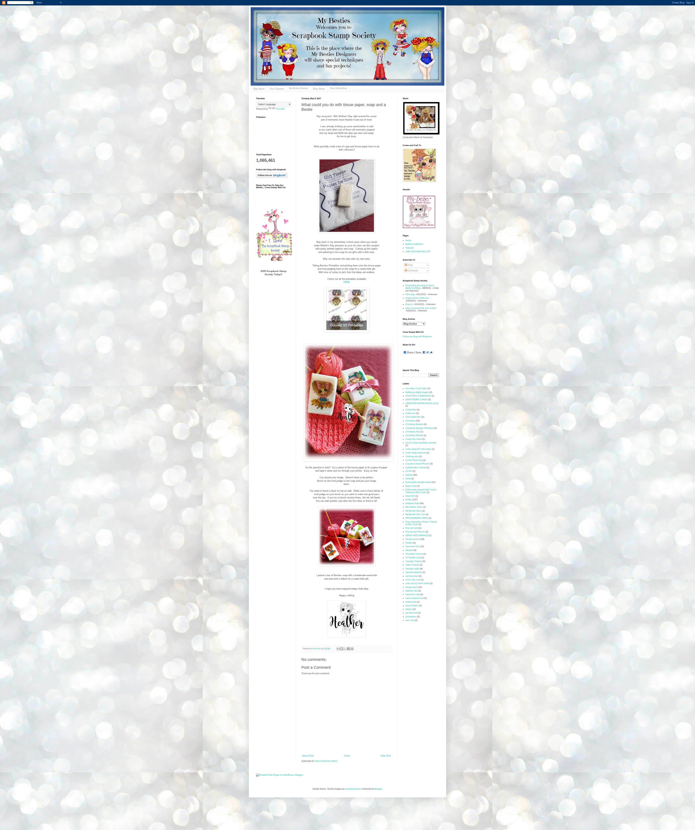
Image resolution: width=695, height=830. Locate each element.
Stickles (409, 550)
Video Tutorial (412, 565)
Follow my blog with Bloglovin (417, 336)
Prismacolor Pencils (415, 532)
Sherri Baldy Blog (338, 88)
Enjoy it (409, 304)
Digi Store (258, 88)
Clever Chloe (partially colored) (420, 443)
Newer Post (308, 756)
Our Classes (277, 88)
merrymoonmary (353, 789)
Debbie (409, 475)
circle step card (412, 579)
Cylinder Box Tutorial (415, 467)
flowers (408, 609)
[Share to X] (345, 649)
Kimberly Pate (412, 503)
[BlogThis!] (342, 649)
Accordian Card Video (416, 388)
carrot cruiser (411, 576)
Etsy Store (319, 88)
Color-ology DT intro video (418, 449)
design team (411, 587)
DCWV (408, 471)
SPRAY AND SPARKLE (416, 535)
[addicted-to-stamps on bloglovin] (271, 177)
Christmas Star (412, 431)
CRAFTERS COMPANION (418, 396)
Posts (410, 265)
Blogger (378, 789)
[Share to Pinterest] (352, 649)
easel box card (412, 594)
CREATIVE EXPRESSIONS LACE (422, 403)
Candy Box (410, 409)
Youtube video (412, 568)
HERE (346, 282)
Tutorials (409, 248)
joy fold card (411, 613)
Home (347, 756)
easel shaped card (414, 598)
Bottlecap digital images (417, 392)
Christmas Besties (414, 424)
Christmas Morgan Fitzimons (419, 428)
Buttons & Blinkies (414, 244)
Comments (412, 270)
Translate (280, 109)
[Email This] (338, 649)
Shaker (408, 543)
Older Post (386, 756)
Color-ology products (415, 452)
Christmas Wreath (414, 435)
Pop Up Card (411, 528)
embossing (410, 602)
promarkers (411, 616)
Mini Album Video (414, 507)
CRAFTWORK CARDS (416, 399)
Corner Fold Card (414, 460)
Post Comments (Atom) (326, 761)
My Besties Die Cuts (415, 514)
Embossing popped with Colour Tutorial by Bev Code (420, 490)
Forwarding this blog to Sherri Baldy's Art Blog (419, 286)
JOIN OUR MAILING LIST (417, 251)
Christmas (410, 420)
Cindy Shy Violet (413, 439)
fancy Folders (412, 605)
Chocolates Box (413, 417)
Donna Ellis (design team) (418, 482)
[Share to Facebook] (348, 649)
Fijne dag (410, 294)
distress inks (411, 591)
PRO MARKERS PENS (416, 518)
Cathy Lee (410, 413)
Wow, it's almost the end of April (420, 308)
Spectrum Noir (412, 546)
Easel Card (410, 486)
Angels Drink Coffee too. (417, 298)
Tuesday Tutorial (413, 561)
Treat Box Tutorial (414, 554)
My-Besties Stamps (298, 88)
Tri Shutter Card (413, 557)
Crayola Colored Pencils (417, 463)
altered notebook (413, 572)
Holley (408, 499)
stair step (409, 620)
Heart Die (410, 496)
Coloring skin (411, 456)
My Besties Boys (413, 511)
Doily (407, 478)
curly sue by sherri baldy (417, 583)
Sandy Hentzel (412, 539)
